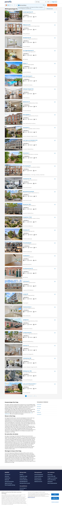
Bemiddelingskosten (24, 481)
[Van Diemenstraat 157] (13, 273)
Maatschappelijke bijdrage (10, 485)
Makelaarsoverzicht (38, 481)
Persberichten (7, 478)
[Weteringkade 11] (13, 119)
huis (31, 412)
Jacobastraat (26, 319)
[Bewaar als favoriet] (55, 12)
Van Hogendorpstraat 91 (28, 50)
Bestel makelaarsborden (52, 483)
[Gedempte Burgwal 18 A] (13, 93)
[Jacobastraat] (13, 324)
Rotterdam (39, 406)
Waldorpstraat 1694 (27, 371)
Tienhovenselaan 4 (27, 306)
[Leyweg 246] (13, 298)
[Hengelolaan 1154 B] (13, 221)
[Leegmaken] (46, 2)
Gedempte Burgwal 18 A (28, 89)
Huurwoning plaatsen (38, 474)
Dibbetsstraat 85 (26, 24)
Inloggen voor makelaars (52, 478)
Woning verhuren (37, 478)
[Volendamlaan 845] (13, 362)
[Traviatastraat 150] (13, 183)
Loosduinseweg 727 (27, 332)
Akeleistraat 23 (26, 101)
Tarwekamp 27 (26, 255)
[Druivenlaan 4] (13, 157)
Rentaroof (22, 489)
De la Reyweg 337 (27, 165)
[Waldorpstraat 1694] (13, 375)
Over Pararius (7, 474)
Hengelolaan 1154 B (27, 217)
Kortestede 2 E (26, 127)
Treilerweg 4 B (26, 281)
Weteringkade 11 (26, 114)
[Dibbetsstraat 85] (13, 29)
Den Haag (39, 408)
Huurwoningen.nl (23, 488)
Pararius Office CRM (51, 476)
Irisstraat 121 (26, 345)
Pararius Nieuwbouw (52, 479)
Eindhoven (39, 412)
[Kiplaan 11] (13, 68)
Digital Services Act (8, 483)
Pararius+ (21, 474)
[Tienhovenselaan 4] (13, 311)
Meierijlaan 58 (26, 230)
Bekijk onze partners (31, 497)
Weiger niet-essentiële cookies (55, 498)
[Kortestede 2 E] (13, 132)
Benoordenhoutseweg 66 (28, 191)
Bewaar (52, 5)
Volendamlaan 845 (27, 358)
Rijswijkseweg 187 (27, 37)
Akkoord (55, 494)
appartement (7, 413)
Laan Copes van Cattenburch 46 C (30, 140)
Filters (8, 5)
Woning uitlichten (37, 479)
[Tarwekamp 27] (13, 260)
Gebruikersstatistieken (9, 481)
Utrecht (38, 410)
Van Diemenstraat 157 (28, 268)
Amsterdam (39, 404)
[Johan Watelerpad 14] (13, 80)
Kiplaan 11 (25, 63)
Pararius (8, 2)
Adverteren (7, 476)
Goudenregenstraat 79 (28, 12)
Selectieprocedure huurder (25, 483)
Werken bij (7, 479)
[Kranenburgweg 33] (13, 247)
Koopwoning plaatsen (38, 476)
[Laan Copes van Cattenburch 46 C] (13, 144)
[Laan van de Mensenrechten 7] (13, 388)
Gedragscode (50, 481)
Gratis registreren (23, 478)
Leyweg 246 (25, 294)
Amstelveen (39, 414)
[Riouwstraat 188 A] (13, 209)
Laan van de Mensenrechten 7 (29, 383)
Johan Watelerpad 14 (27, 76)
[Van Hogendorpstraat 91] (13, 55)
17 (34, 396)
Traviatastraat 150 (27, 178)
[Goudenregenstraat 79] (13, 16)
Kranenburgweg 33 (27, 242)
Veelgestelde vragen (23, 476)
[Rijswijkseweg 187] (13, 42)
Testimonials (50, 474)
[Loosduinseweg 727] (13, 337)
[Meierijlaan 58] (13, 234)
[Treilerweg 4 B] (13, 286)
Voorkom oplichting (23, 479)
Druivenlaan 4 (26, 153)
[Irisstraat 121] (13, 350)
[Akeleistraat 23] (13, 106)
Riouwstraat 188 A (27, 204)
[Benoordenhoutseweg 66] (13, 196)
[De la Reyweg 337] (13, 170)
